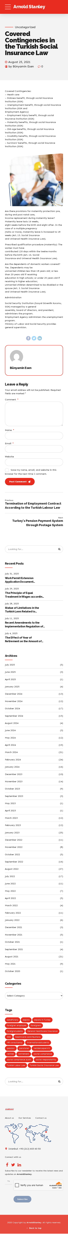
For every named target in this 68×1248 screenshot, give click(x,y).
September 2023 (14, 796)
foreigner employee (16, 1025)
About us (9, 1118)
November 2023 (13, 781)
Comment (11, 399)
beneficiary (12, 1020)
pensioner (24, 1048)
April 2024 (10, 745)
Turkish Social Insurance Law (44, 1065)
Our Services (24, 1118)
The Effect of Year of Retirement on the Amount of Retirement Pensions (23, 639)
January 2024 (12, 766)
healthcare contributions (27, 1037)
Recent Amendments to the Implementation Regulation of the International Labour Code (24, 624)
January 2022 (12, 920)
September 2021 (14, 949)
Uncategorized (25, 27)
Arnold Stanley (29, 6)
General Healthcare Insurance (42, 1031)
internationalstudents (38, 1042)
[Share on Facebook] (28, 338)
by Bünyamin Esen (21, 66)
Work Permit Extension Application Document (19, 580)
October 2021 (12, 942)
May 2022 (10, 891)
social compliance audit (19, 1059)
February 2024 (13, 759)
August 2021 (11, 956)
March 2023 (11, 818)
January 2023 (12, 832)
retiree (10, 1054)
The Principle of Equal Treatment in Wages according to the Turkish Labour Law (24, 595)
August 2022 (11, 869)
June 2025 (10, 672)
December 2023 (13, 774)
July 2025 (10, 664)
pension (11, 1048)
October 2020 (12, 971)
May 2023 (10, 803)
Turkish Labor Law (16, 1065)
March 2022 (11, 905)
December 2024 (13, 693)
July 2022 (10, 876)
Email (9, 443)
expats (26, 1020)
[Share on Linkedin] (39, 338)
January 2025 (12, 686)
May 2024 (10, 737)
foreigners (36, 1025)
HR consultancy (14, 1042)
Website (9, 456)
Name (9, 430)
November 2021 (13, 934)
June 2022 (10, 883)
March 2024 (11, 752)
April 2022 (10, 898)
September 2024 (14, 716)
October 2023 (12, 788)
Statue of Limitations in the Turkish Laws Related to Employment (22, 610)
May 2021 (10, 963)
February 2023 (13, 825)
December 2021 (13, 927)
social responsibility (46, 1059)
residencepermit (42, 1048)
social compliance (43, 1054)
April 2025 (10, 679)
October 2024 (12, 708)
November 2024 (13, 701)
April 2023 (10, 810)
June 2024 (10, 730)
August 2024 (11, 723)
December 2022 (13, 839)
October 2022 (12, 854)
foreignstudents (15, 1031)
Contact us (40, 1118)
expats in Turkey (42, 1020)
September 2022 (14, 861)
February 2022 (13, 912)
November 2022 (13, 847)
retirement (23, 1054)
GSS (9, 1037)
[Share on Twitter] (34, 338)
